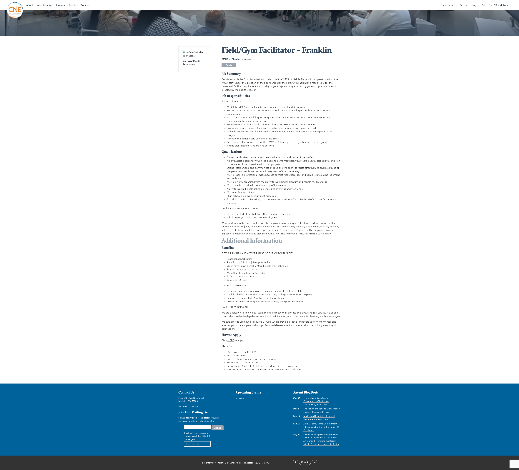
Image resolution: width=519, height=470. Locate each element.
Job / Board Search (499, 5)
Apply (229, 65)
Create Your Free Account (455, 5)
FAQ (483, 5)
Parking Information (188, 406)
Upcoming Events (248, 392)
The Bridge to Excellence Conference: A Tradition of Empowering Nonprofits (316, 401)
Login (475, 5)
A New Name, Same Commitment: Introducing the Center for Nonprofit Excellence (321, 426)
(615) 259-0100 (261, 462)
